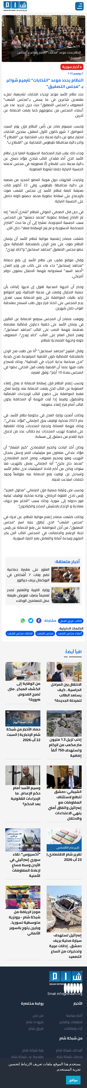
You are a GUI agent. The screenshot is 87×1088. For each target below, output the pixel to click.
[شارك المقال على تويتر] (31, 620)
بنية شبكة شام (33, 1050)
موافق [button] (73, 1080)
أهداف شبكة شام (69, 1050)
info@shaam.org (70, 993)
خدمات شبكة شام (69, 1056)
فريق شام (36, 1028)
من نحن (38, 1015)
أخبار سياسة (74, 1015)
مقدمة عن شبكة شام (27, 1056)
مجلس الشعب (45, 633)
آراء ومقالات (73, 1028)
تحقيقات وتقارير (71, 1021)
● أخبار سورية (72, 67)
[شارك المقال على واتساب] (23, 620)
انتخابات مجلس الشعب (20, 633)
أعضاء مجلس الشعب (70, 633)
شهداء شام (35, 1021)
